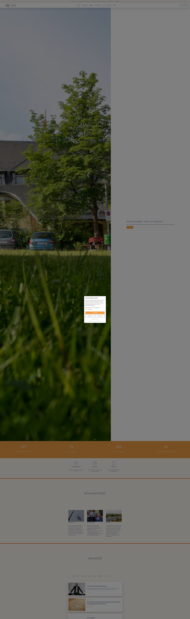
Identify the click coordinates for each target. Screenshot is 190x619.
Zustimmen (95, 312)
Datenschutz (98, 321)
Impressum (91, 321)
